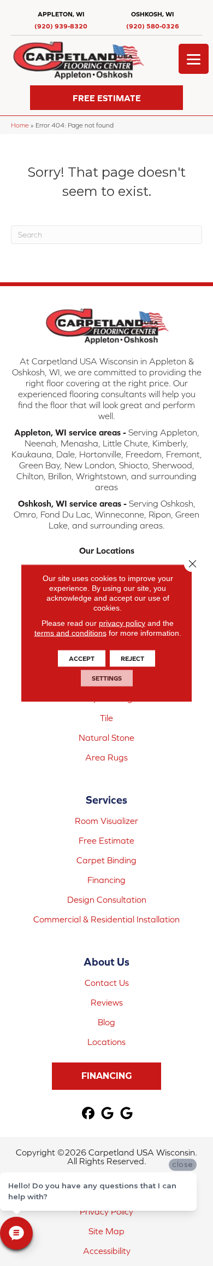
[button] (106, 97)
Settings (107, 678)
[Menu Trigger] (194, 59)
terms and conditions (70, 633)
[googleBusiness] (108, 1113)
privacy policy (122, 623)
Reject (132, 659)
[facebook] (89, 1113)
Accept (81, 659)
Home (20, 125)
